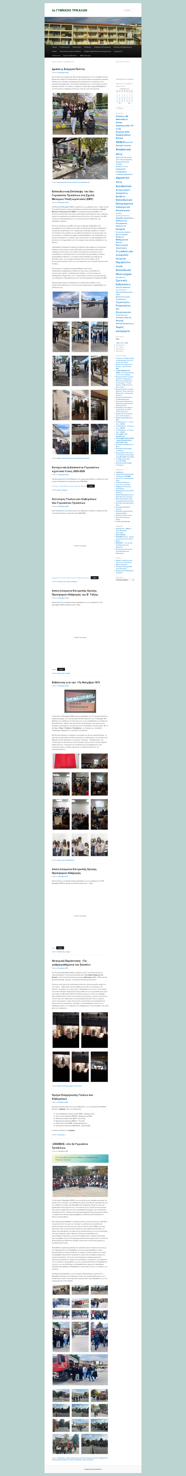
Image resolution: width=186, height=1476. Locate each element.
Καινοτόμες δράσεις (68, 1086)
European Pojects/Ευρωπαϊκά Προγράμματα (97, 51)
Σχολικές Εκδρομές (123, 287)
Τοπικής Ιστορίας (123, 317)
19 (122, 99)
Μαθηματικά (122, 239)
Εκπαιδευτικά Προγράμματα (123, 47)
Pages (118, 343)
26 (122, 101)
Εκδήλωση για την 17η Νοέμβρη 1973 (76, 682)
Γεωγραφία (121, 171)
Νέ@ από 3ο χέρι (85, 55)
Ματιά (118, 541)
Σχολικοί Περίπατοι (121, 290)
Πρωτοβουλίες (64, 1460)
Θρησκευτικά (121, 226)
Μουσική (119, 242)
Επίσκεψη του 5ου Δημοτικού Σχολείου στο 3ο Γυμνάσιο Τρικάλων (124, 409)
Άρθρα (54, 51)
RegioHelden (131, 79)
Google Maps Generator (121, 79)
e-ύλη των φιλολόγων (123, 484)
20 (124, 99)
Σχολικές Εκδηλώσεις (70, 55)
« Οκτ (119, 103)
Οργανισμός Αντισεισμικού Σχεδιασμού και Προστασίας (124, 551)
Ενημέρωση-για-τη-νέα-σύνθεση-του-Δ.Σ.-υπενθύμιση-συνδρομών (71, 578)
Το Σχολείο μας (61, 581)
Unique (126, 343)
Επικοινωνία (56, 55)
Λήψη (91, 486)
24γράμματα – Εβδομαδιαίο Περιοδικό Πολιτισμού (123, 531)
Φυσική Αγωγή (122, 323)
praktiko (54, 669)
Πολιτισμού (78, 1086)
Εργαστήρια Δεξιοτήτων (64, 182)
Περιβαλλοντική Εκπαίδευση (81, 182)
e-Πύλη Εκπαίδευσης (122, 482)
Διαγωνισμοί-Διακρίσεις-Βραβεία (70, 51)
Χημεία (131, 324)
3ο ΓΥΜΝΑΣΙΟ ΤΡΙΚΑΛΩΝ (69, 10)
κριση (53, 948)
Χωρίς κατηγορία (62, 490)
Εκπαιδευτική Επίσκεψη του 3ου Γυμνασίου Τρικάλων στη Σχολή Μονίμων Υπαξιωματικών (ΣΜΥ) (73, 195)
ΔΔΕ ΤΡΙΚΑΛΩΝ (120, 535)
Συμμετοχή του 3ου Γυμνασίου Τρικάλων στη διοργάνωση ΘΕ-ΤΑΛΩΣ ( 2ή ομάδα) (125, 455)
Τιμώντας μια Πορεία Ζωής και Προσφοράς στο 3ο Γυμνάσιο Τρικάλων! (125, 360)
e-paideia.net (120, 472)
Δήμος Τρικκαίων (121, 564)
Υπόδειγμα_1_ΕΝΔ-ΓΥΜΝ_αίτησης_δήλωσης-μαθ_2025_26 (69, 486)
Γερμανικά (120, 169)
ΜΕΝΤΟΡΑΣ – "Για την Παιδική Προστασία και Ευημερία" (124, 545)
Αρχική (54, 47)
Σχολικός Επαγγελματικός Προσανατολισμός (75, 458)
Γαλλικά (125, 166)
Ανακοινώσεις (77, 47)
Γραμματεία (118, 51)
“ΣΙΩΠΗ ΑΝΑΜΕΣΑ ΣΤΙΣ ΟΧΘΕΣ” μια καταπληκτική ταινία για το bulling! (124, 373)
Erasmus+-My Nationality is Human (122, 119)
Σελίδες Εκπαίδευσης (123, 521)
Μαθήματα (87, 47)
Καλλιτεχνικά (121, 234)
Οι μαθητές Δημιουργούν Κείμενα (124, 255)
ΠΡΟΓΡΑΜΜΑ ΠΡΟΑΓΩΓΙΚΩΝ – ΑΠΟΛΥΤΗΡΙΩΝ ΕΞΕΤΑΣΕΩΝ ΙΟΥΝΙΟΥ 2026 (125, 440)
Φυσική (119, 320)
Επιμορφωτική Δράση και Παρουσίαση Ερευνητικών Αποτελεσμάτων (124, 403)
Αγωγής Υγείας (123, 145)
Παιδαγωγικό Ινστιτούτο (124, 515)
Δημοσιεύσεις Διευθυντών (78, 1458)
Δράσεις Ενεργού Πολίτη (68, 69)
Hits (122, 343)
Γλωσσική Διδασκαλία (124, 174)
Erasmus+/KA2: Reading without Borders (123, 134)
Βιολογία (119, 166)
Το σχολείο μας (65, 47)
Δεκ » (129, 103)
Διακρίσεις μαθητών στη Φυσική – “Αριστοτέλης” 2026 (124, 366)
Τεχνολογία (121, 299)
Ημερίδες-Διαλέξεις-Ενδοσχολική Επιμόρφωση (125, 220)
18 (119, 99)
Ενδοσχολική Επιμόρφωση (102, 47)
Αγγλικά (128, 142)
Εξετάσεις (119, 213)
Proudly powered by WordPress (93, 1469)
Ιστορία (120, 229)
